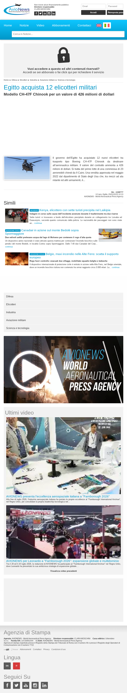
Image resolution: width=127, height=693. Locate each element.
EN (7, 666)
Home (8, 25)
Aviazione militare (47, 80)
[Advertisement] (63, 132)
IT (16, 666)
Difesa (14, 80)
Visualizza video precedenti (63, 571)
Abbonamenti (61, 25)
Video (40, 25)
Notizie (24, 25)
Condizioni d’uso (58, 649)
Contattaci (84, 25)
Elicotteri (23, 80)
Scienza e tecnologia (66, 80)
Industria (33, 80)
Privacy (46, 649)
